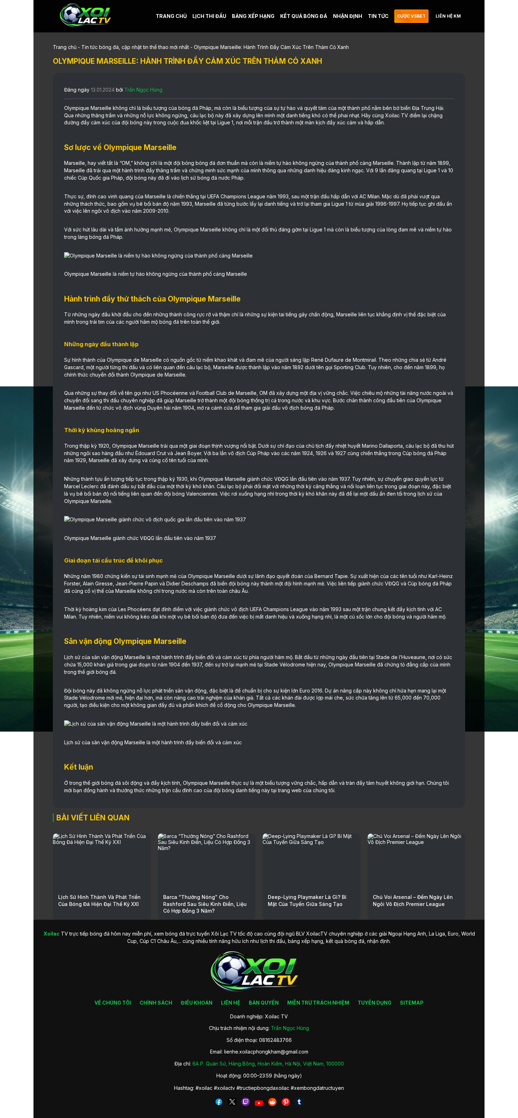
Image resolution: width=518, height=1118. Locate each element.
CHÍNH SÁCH (156, 1003)
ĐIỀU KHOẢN (196, 1003)
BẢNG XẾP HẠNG (253, 16)
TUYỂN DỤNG (374, 1003)
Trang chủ (64, 47)
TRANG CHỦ (171, 16)
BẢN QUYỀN (264, 1003)
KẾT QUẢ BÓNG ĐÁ (303, 16)
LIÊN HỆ (230, 1003)
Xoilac (392, 115)
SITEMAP (412, 1003)
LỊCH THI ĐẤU (209, 16)
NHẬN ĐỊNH (347, 16)
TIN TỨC (378, 16)
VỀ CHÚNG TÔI (112, 1003)
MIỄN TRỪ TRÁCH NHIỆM (318, 1003)
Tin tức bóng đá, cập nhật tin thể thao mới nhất (135, 47)
